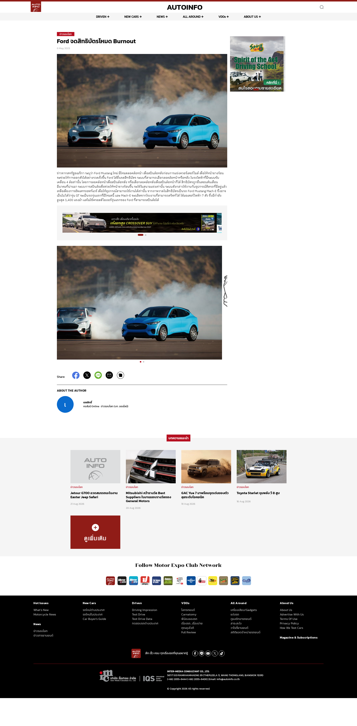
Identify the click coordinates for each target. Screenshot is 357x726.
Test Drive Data (142, 619)
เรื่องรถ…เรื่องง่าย (192, 623)
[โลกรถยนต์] (191, 580)
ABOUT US (251, 16)
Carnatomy (189, 614)
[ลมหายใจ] (246, 580)
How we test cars (291, 628)
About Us (286, 610)
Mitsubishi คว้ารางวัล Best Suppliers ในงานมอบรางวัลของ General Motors (148, 496)
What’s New (41, 610)
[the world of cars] (157, 580)
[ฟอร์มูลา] (145, 580)
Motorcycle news (44, 614)
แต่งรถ (235, 614)
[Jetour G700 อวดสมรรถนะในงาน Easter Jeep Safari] (95, 466)
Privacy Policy (289, 623)
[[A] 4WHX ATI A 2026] (142, 222)
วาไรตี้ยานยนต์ (239, 628)
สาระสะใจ (236, 623)
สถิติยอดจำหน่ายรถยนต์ (245, 632)
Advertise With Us (292, 614)
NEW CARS (131, 16)
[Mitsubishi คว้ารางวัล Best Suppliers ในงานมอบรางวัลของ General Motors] (151, 466)
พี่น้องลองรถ (189, 619)
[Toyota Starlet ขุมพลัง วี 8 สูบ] (262, 466)
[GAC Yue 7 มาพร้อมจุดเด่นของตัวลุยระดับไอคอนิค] (206, 466)
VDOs (222, 16)
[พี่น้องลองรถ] (202, 580)
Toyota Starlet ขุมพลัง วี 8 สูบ (258, 492)
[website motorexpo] (134, 580)
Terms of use (289, 619)
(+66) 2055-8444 (177, 679)
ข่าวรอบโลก (66, 34)
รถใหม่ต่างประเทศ (93, 610)
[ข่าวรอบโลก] (95, 531)
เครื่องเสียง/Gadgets (244, 610)
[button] (140, 235)
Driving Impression (144, 610)
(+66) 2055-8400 (197, 679)
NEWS (161, 16)
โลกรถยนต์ (188, 610)
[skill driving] (235, 580)
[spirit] (224, 580)
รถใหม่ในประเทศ (92, 614)
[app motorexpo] (122, 580)
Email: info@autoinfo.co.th (224, 679)
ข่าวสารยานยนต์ (43, 635)
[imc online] (180, 580)
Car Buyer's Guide (94, 619)
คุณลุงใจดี (187, 628)
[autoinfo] (36, 6)
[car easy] (212, 580)
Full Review (188, 632)
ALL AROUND (191, 16)
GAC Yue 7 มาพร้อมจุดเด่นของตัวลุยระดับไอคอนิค (205, 495)
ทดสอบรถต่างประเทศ (145, 623)
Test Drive (138, 614)
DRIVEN (101, 16)
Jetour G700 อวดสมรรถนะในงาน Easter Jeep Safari (94, 495)
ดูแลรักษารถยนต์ (241, 619)
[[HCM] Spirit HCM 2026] (257, 63)
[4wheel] (168, 580)
